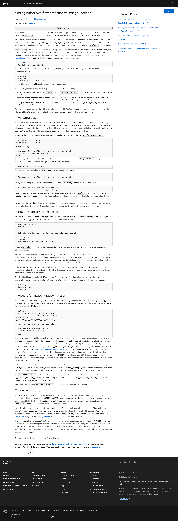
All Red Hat (165, 5)
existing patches (43, 416)
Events (63, 489)
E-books (63, 479)
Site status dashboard (97, 489)
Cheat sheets (65, 482)
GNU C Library (21, 416)
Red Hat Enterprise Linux (11, 479)
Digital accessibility (55, 517)
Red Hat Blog (56, 510)
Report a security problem (98, 492)
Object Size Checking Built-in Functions (50, 349)
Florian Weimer (40, 19)
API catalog (36, 486)
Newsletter (64, 492)
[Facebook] (135, 463)
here (59, 438)
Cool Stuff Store (81, 510)
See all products (8, 489)
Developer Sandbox (38, 475)
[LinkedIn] (120, 463)
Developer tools (37, 479)
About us (93, 475)
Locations (36, 510)
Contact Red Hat (45, 510)
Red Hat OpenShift (9, 482)
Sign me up (123, 498)
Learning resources (67, 475)
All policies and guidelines (40, 517)
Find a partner (94, 482)
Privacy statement (16, 517)
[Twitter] (130, 463)
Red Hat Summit (92, 510)
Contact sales (94, 479)
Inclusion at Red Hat (68, 510)
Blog (62, 486)
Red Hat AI (6, 475)
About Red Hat (15, 510)
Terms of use (26, 517)
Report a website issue (97, 486)
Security (32, 23)
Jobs (23, 510)
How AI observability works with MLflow (133, 44)
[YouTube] (125, 463)
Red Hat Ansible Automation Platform (15, 486)
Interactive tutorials (38, 482)
